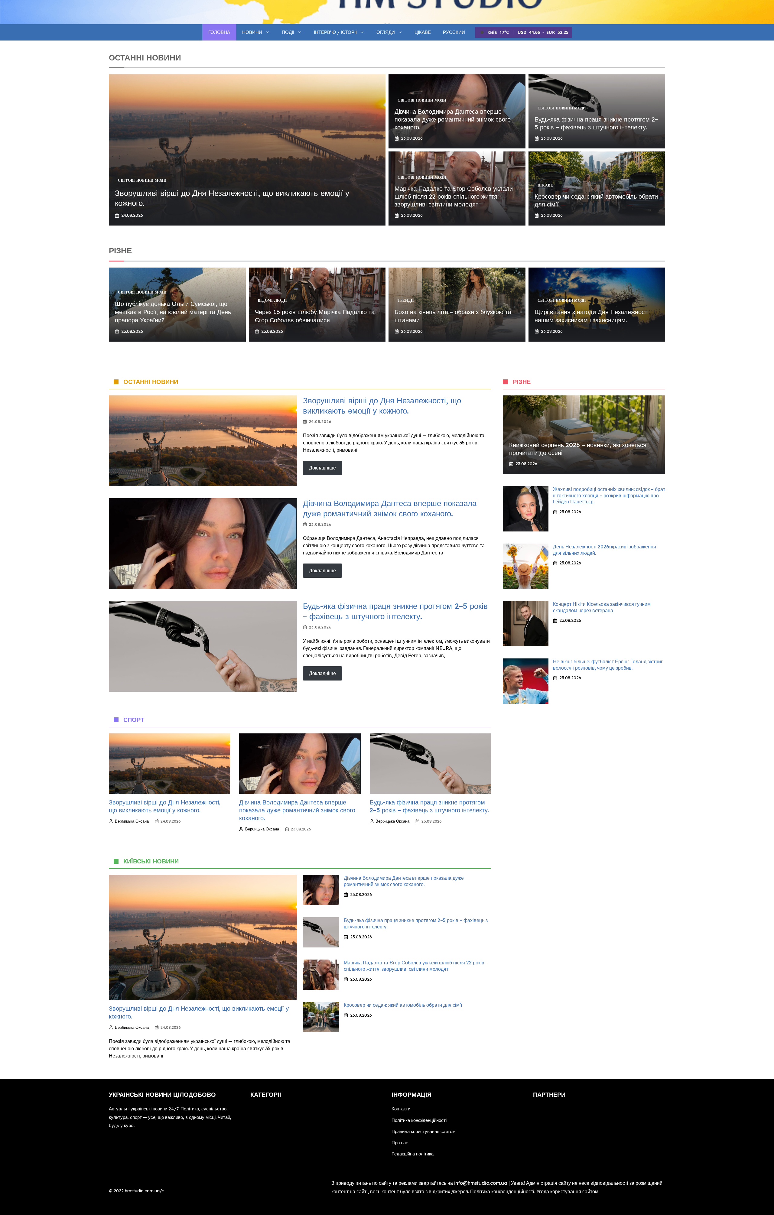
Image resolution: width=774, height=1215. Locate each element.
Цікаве (423, 32)
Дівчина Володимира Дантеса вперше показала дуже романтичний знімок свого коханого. (453, 119)
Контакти (401, 1109)
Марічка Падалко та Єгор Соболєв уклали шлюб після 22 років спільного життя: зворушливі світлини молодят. (454, 196)
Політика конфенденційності (502, 1191)
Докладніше (322, 468)
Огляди (385, 32)
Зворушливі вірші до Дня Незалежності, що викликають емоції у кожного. (382, 405)
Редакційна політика (413, 1154)
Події (288, 32)
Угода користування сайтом (567, 1191)
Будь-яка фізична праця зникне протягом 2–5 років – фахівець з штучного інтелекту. (596, 123)
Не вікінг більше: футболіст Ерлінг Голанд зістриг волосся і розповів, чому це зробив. (608, 664)
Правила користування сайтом (423, 1131)
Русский (454, 32)
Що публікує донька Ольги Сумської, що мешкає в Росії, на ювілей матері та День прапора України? (173, 312)
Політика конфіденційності (419, 1120)
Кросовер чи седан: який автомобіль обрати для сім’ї (403, 1005)
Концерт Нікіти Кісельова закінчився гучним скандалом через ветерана (602, 607)
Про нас (400, 1142)
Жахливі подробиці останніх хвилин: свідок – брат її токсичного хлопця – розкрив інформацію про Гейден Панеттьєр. (609, 495)
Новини (252, 32)
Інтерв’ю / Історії (335, 32)
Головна (219, 32)
